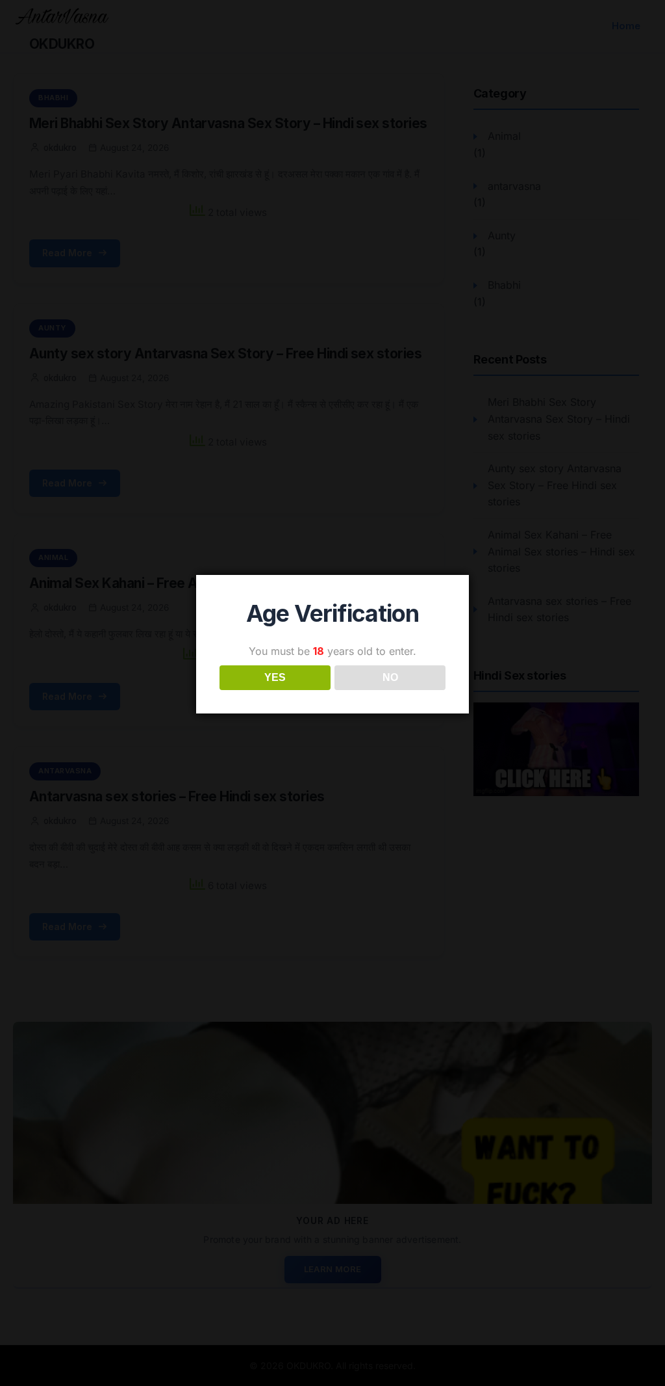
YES (275, 677)
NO (390, 677)
